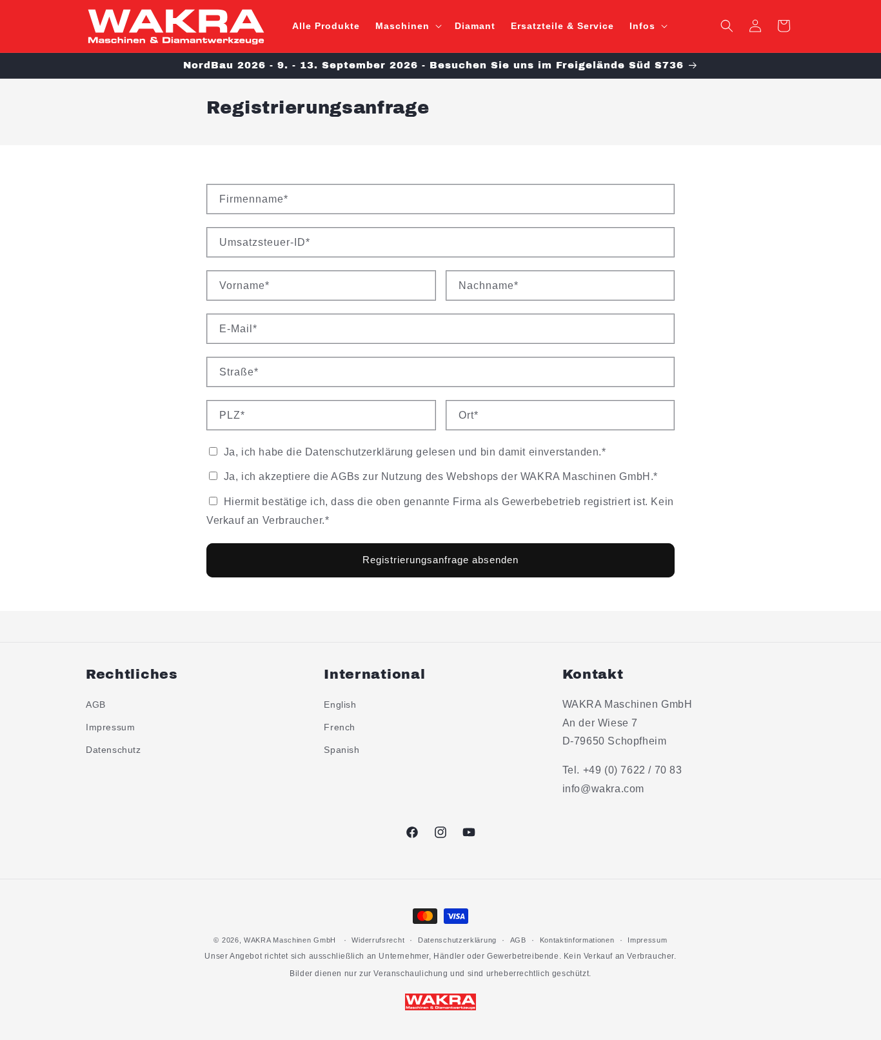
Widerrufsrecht (377, 940)
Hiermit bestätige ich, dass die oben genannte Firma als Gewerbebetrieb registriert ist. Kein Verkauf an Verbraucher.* (440, 511)
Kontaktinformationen (577, 940)
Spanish (341, 750)
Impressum (110, 727)
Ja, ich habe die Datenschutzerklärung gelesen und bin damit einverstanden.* (413, 451)
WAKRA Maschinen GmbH (290, 940)
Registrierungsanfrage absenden (440, 559)
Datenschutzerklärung (457, 940)
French (339, 727)
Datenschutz (113, 750)
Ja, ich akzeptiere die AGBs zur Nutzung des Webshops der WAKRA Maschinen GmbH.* (439, 476)
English (340, 704)
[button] (407, 25)
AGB (96, 704)
